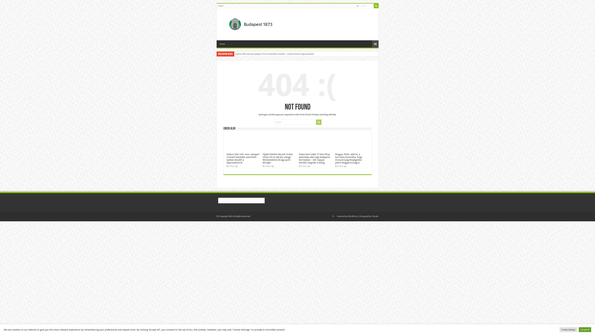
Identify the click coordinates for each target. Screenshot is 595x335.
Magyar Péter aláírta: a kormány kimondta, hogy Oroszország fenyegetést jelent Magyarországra (348, 158)
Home (220, 6)
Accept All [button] (585, 329)
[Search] (376, 6)
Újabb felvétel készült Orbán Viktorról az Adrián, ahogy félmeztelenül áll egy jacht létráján (278, 158)
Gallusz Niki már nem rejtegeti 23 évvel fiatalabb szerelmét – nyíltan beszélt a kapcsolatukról (275, 54)
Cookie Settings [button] (568, 329)
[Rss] (358, 6)
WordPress (353, 216)
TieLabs (375, 216)
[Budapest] (259, 23)
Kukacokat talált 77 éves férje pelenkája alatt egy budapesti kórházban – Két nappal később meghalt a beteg (314, 158)
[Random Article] (375, 44)
